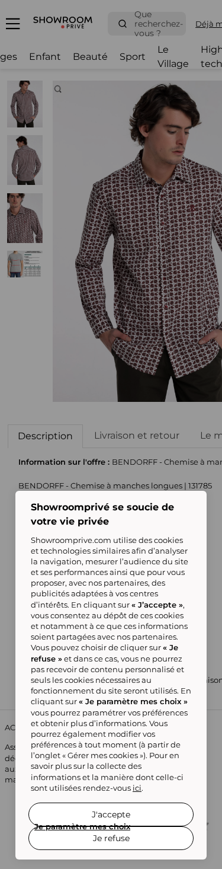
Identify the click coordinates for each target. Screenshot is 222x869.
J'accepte (111, 814)
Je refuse (111, 838)
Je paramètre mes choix (82, 826)
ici (137, 788)
